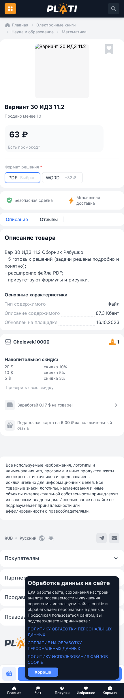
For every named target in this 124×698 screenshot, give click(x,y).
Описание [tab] (17, 219)
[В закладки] (109, 49)
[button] (14, 690)
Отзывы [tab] (49, 219)
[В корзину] (9, 674)
